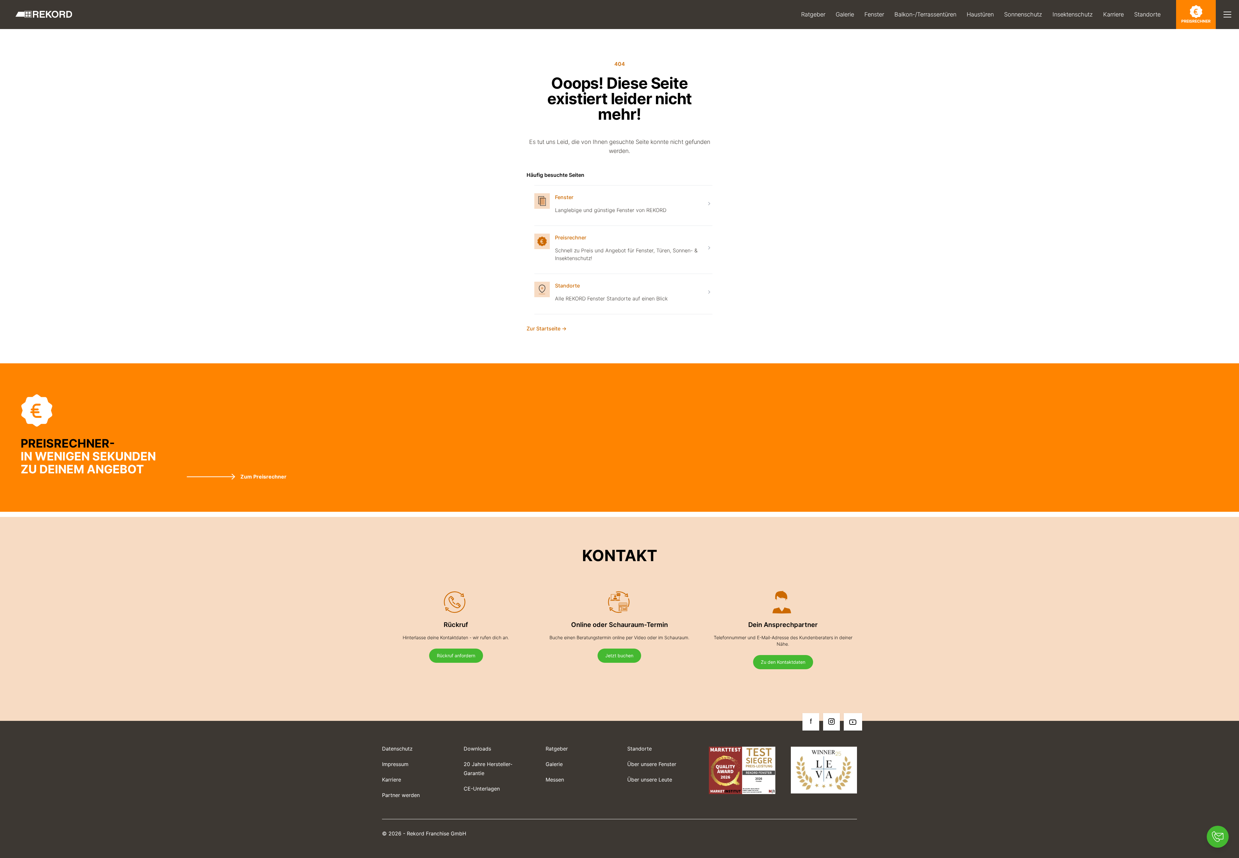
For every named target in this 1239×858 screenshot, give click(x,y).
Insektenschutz (1073, 14)
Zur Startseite (547, 328)
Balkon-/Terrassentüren (925, 14)
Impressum (395, 764)
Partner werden (401, 795)
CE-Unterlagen (482, 788)
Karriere (1113, 14)
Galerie (845, 14)
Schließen (1200, 37)
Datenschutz (397, 748)
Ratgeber (813, 14)
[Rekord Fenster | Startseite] (43, 14)
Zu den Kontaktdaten (783, 662)
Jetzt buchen (619, 655)
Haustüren (980, 14)
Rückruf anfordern (456, 655)
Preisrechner (1196, 21)
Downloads (477, 748)
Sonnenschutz (1023, 14)
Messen (555, 779)
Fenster (874, 14)
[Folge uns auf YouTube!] (853, 722)
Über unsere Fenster (651, 764)
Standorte (1147, 14)
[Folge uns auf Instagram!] (831, 722)
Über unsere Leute (649, 779)
